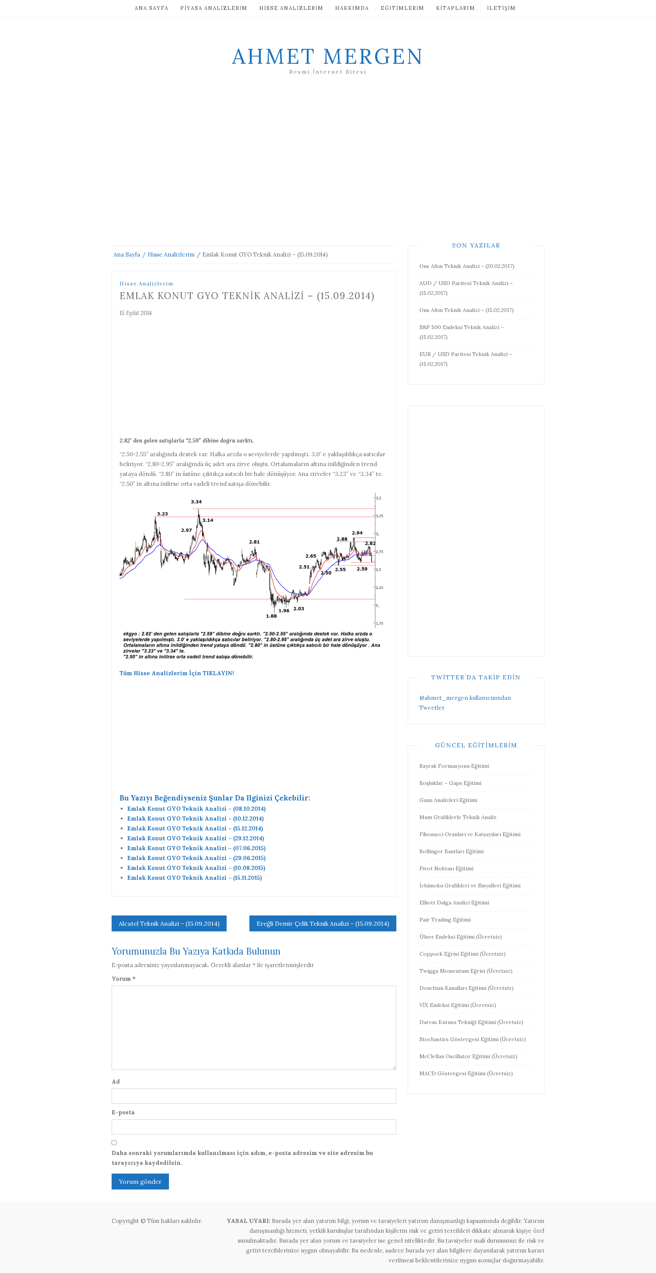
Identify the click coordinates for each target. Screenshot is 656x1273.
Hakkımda (352, 8)
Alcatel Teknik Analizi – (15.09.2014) (169, 923)
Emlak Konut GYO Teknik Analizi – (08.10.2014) (196, 808)
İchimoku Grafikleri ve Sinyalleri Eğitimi (469, 885)
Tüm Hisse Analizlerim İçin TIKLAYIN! (177, 673)
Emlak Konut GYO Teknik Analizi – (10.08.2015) (196, 867)
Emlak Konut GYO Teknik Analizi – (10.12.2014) (195, 818)
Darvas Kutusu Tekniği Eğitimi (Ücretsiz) (471, 1022)
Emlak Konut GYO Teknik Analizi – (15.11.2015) (194, 877)
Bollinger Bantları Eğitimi (451, 851)
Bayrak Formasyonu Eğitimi (454, 766)
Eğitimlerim (402, 8)
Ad (116, 1081)
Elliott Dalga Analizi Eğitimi (454, 902)
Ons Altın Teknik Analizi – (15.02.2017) (466, 310)
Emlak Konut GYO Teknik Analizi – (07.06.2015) (196, 848)
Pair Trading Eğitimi (445, 919)
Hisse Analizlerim (291, 8)
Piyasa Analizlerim (214, 8)
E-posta (123, 1112)
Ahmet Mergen (328, 56)
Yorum (124, 978)
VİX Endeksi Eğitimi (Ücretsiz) (457, 1005)
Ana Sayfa (152, 8)
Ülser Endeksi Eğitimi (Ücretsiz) (460, 936)
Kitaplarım (455, 8)
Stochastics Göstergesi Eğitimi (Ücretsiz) (472, 1039)
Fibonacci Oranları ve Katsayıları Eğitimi (469, 834)
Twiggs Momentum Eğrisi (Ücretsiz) (465, 970)
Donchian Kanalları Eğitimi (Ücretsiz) (466, 988)
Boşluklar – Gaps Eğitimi (450, 783)
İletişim (501, 8)
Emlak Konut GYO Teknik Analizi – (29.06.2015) (196, 858)
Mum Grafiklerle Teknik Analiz (458, 817)
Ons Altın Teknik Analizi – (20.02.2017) (466, 266)
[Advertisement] (328, 170)
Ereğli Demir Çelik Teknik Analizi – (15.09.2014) (323, 923)
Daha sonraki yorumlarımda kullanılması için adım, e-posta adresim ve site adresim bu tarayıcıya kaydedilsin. (242, 1157)
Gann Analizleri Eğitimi (448, 800)
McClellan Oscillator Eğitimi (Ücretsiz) (468, 1056)
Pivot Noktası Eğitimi (446, 868)
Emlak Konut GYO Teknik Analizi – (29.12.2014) (195, 838)
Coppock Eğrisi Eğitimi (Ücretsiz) (462, 953)
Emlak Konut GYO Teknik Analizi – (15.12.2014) (195, 828)
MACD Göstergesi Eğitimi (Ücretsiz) (466, 1073)
